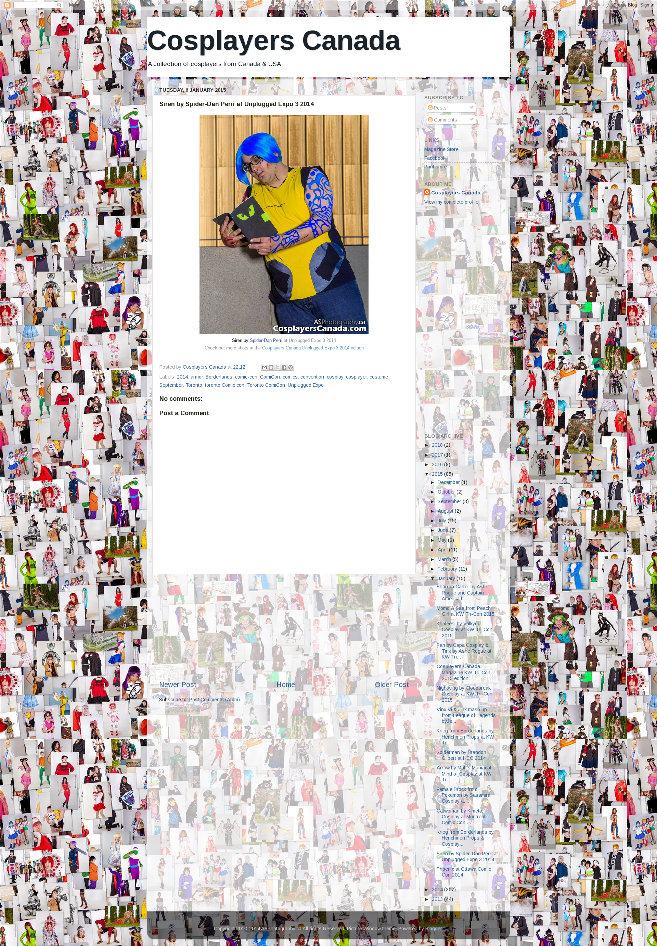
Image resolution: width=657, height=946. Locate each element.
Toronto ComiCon (266, 385)
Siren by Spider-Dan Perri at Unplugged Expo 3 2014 (467, 856)
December (449, 482)
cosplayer (356, 377)
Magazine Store (441, 149)
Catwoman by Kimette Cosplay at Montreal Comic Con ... (461, 817)
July (443, 520)
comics (290, 377)
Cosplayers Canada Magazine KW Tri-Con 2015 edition (463, 672)
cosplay (335, 377)
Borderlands (219, 377)
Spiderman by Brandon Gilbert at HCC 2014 (461, 755)
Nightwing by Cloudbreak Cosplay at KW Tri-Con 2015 (464, 694)
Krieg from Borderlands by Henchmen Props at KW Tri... (465, 736)
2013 (438, 899)
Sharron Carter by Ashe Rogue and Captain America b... (462, 592)
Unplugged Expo (306, 385)
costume (379, 377)
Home (285, 684)
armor (197, 377)
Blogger (433, 928)
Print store (435, 166)
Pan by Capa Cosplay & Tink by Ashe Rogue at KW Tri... (464, 651)
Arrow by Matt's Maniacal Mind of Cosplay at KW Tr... (464, 773)
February (448, 569)
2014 (182, 377)
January (447, 578)
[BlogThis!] (271, 367)
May (443, 540)
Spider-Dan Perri (266, 340)
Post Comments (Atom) (214, 699)
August (446, 511)
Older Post (392, 684)
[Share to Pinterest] (290, 367)
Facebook (435, 158)
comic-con (246, 377)
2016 (438, 464)
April (443, 549)
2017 (438, 455)
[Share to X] (277, 367)
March (445, 559)
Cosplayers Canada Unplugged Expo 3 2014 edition (313, 347)
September (171, 385)
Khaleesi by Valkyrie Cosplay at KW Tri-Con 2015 (464, 629)
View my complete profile (451, 202)
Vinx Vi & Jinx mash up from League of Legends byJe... (466, 715)
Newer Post (177, 684)
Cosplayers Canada (273, 40)
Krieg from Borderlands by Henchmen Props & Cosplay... (465, 838)
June (444, 530)
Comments (445, 120)
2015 (438, 474)
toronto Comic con (224, 385)
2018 (438, 445)
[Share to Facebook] (284, 367)
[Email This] (264, 367)
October (447, 492)
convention (312, 377)
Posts (440, 108)
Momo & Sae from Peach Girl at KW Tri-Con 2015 (465, 611)
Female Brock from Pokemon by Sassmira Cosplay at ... (463, 795)
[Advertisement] (284, 627)
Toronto (193, 385)
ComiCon (270, 377)
